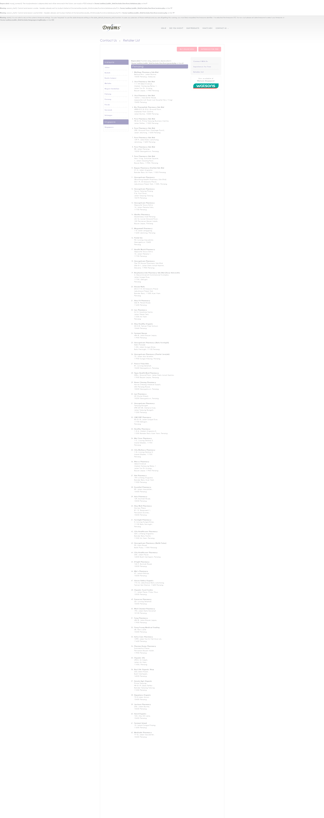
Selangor (109, 115)
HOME (163, 28)
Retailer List (198, 72)
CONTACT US (220, 28)
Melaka (108, 83)
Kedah (107, 73)
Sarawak (108, 110)
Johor (107, 67)
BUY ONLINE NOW (187, 49)
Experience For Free (202, 67)
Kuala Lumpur (110, 78)
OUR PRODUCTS (192, 28)
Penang (108, 99)
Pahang (108, 94)
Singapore (109, 127)
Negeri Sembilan (112, 89)
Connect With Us (200, 61)
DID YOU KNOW (176, 28)
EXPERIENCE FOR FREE (209, 49)
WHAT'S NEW (207, 28)
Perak (107, 105)
